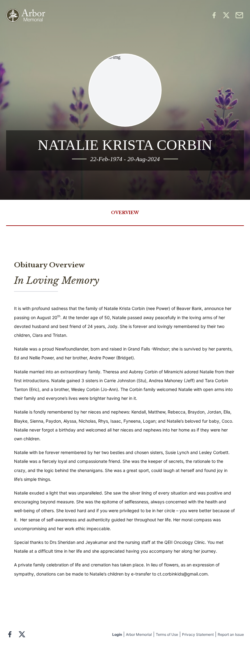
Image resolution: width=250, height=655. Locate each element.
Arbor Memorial (139, 634)
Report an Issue (231, 634)
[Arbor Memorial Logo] (25, 15)
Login (117, 634)
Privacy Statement (198, 634)
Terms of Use (167, 634)
